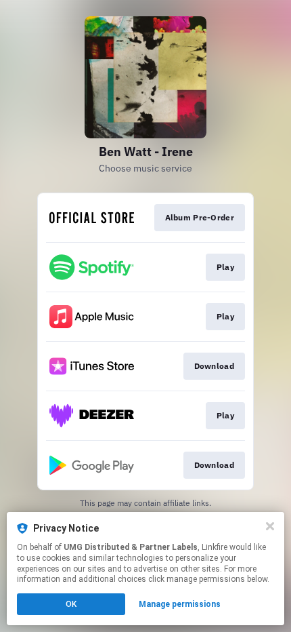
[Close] (270, 526)
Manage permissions (180, 604)
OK (71, 604)
